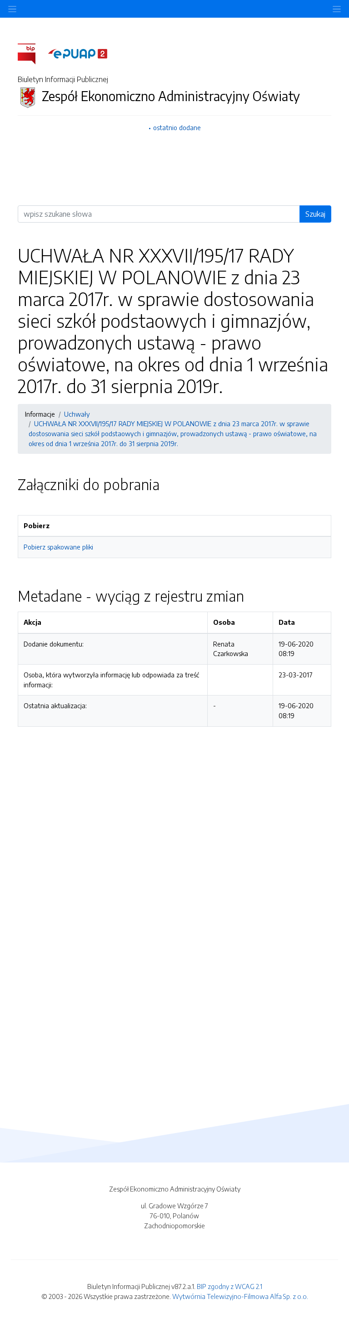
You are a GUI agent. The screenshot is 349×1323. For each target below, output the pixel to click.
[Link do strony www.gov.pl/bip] (32, 53)
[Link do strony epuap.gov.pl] (77, 53)
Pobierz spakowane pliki (58, 547)
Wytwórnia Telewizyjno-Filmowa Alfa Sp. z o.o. (240, 1296)
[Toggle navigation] (337, 9)
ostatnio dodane (177, 127)
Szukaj (315, 214)
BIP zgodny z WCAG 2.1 (229, 1286)
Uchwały (77, 414)
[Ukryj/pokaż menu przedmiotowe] (12, 9)
